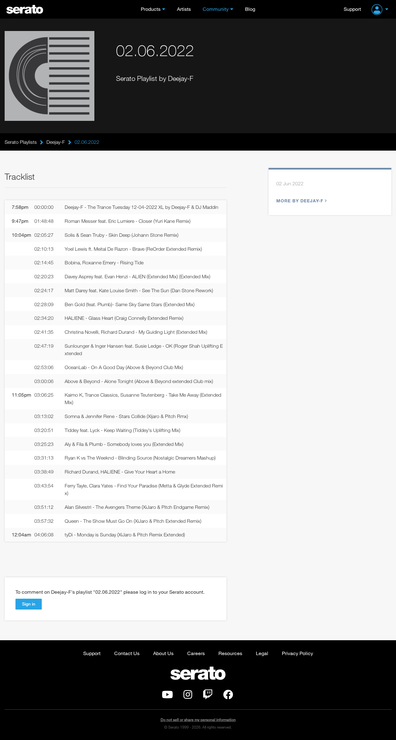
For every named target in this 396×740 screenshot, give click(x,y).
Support (352, 9)
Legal (262, 653)
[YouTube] (167, 696)
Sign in (28, 603)
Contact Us (127, 653)
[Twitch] (208, 696)
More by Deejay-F (299, 200)
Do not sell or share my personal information (198, 719)
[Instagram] (187, 696)
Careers (196, 653)
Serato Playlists (21, 142)
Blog (250, 9)
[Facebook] (228, 696)
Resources (230, 653)
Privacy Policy (297, 653)
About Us (163, 653)
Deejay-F (55, 142)
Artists (184, 9)
